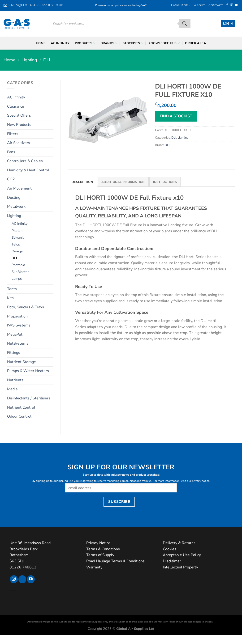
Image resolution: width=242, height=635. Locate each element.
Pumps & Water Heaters (28, 370)
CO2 (11, 179)
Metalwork (16, 206)
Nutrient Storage (21, 361)
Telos (16, 244)
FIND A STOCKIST (176, 116)
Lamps (17, 278)
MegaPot (14, 334)
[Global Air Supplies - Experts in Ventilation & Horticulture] (17, 23)
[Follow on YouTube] (236, 5)
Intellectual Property (180, 567)
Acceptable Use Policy (182, 555)
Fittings (13, 352)
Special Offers (19, 115)
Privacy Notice (98, 543)
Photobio (18, 264)
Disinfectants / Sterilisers (28, 398)
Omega (17, 251)
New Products (19, 124)
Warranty (94, 567)
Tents (12, 289)
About (199, 5)
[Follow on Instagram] (231, 5)
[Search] (184, 23)
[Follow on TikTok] (22, 579)
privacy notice (200, 481)
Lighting (29, 60)
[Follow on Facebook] (227, 5)
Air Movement (19, 188)
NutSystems (17, 343)
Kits (10, 298)
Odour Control (19, 416)
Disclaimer (172, 561)
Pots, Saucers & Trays (25, 307)
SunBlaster (20, 271)
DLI (46, 60)
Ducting (13, 197)
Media (12, 389)
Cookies (169, 549)
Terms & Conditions (103, 549)
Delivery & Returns (179, 543)
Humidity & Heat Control (28, 170)
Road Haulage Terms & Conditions (115, 561)
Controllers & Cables (25, 161)
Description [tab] (82, 182)
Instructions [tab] (165, 182)
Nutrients (15, 380)
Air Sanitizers (18, 142)
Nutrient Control (21, 407)
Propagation (17, 316)
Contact (215, 5)
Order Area (195, 43)
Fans (11, 152)
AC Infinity (60, 43)
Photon (17, 230)
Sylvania (18, 237)
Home (40, 43)
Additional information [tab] (123, 182)
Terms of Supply (100, 555)
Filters (12, 133)
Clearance (15, 106)
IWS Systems (18, 325)
